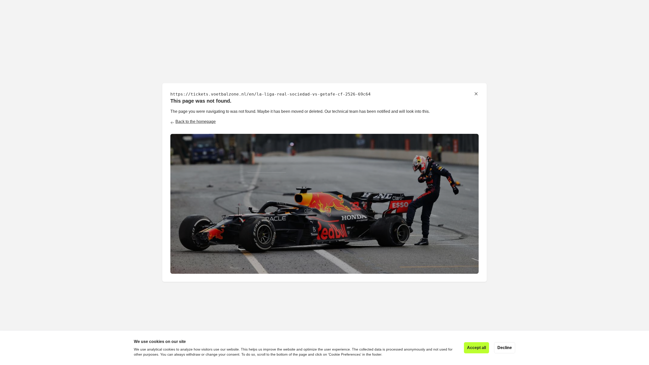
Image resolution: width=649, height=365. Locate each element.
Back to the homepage (195, 121)
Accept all (476, 347)
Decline (504, 347)
